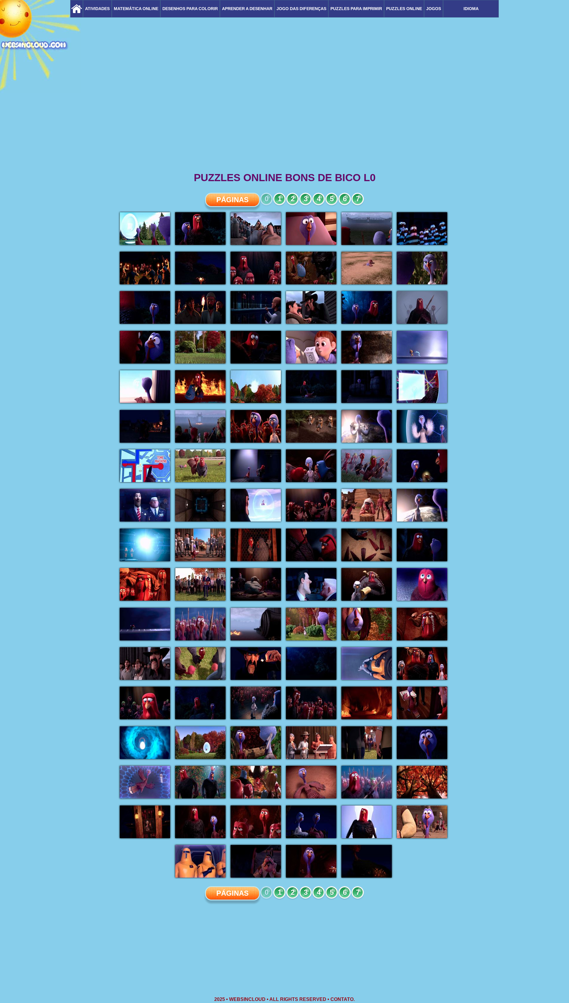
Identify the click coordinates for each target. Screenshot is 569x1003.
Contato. (342, 999)
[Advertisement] (284, 124)
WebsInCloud (247, 999)
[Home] (76, 9)
